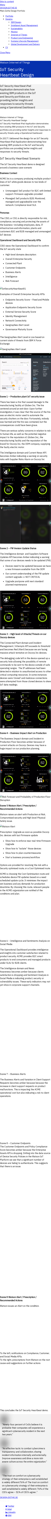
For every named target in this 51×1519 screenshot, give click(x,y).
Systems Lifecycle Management (25, 41)
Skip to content (7, 1)
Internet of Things (19, 34)
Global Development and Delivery (25, 44)
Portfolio (9, 16)
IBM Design (16, 22)
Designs (9, 19)
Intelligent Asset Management (24, 25)
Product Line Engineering (22, 38)
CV (6, 47)
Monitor (14, 31)
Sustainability (17, 28)
